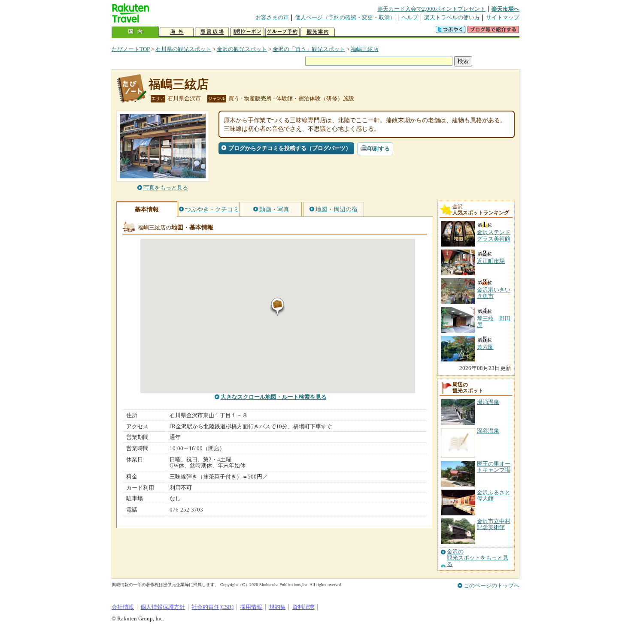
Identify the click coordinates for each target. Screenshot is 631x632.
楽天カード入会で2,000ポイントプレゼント (431, 9)
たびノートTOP (131, 49)
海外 (177, 32)
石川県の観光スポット (183, 49)
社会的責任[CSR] (212, 607)
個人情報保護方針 (162, 607)
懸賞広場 (212, 32)
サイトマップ (502, 17)
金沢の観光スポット (242, 49)
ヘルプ (409, 17)
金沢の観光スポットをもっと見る (477, 558)
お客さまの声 (272, 17)
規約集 (277, 607)
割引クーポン (247, 32)
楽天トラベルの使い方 (452, 17)
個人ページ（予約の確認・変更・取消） (345, 17)
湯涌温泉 (488, 402)
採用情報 (251, 607)
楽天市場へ (505, 9)
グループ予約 (282, 32)
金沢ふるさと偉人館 (493, 495)
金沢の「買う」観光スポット (309, 49)
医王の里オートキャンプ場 (493, 466)
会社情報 (123, 607)
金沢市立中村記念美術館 (493, 524)
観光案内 (317, 32)
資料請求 (303, 607)
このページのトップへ (491, 585)
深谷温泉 (488, 430)
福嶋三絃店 (365, 49)
